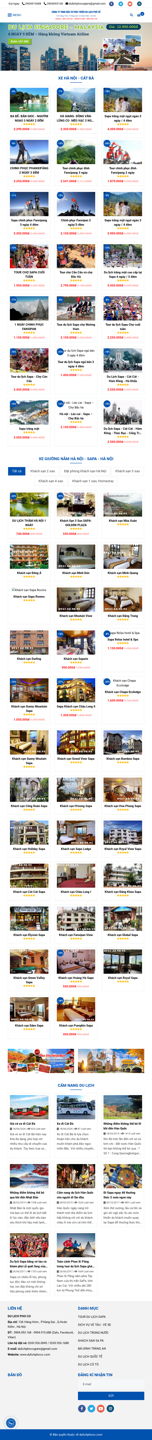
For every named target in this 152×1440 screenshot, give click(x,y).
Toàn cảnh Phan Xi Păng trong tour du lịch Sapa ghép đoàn (75, 1264)
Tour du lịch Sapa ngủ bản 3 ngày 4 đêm (76, 364)
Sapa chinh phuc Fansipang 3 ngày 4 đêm (29, 222)
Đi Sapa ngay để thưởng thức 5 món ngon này (119, 1195)
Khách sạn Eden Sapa (29, 1025)
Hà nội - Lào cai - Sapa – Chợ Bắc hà (76, 416)
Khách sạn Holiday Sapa (29, 849)
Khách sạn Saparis (76, 659)
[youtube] (130, 3)
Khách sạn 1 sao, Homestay (93, 481)
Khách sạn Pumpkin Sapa (76, 1025)
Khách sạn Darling (29, 659)
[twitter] (121, 3)
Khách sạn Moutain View (76, 616)
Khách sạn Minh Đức (76, 573)
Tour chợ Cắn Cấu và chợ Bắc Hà (76, 275)
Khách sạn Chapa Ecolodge (123, 692)
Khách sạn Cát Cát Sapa (29, 892)
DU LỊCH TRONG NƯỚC (93, 1333)
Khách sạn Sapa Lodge (76, 849)
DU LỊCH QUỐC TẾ (90, 1356)
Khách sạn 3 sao (127, 471)
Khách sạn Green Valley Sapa (29, 980)
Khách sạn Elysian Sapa (29, 935)
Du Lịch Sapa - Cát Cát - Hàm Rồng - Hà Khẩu (123, 379)
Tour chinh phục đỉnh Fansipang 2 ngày (122, 170)
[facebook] (111, 3)
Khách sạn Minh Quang (123, 573)
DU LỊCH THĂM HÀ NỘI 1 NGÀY (29, 523)
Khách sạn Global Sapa (123, 935)
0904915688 (33, 3)
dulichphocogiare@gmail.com (87, 3)
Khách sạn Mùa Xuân (123, 521)
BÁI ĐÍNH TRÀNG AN (92, 1348)
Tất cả (16, 471)
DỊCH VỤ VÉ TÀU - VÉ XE (94, 1325)
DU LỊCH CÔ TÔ (88, 1364)
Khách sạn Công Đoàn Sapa (29, 806)
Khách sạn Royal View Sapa (122, 849)
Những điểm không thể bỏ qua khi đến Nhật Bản (27, 1195)
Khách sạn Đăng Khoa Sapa (123, 892)
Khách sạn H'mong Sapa (76, 806)
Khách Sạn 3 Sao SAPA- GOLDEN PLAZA (76, 523)
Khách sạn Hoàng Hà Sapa (76, 978)
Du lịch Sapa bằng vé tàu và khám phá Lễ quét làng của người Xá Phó (28, 1264)
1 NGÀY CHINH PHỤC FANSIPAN (29, 327)
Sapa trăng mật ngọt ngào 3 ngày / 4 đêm (122, 118)
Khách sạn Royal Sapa (123, 978)
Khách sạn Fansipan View (76, 935)
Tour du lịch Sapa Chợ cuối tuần (122, 327)
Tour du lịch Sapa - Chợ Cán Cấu (29, 379)
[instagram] (139, 3)
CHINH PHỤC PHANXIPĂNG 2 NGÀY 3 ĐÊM (29, 170)
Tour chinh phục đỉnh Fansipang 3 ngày (75, 170)
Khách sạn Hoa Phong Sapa (122, 806)
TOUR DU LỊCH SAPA (92, 1317)
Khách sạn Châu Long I (76, 892)
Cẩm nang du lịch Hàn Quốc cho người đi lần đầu (75, 1195)
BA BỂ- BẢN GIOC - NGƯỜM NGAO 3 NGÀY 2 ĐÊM (29, 118)
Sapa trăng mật (29, 429)
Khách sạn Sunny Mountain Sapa (29, 709)
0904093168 (55, 3)
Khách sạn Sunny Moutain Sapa (29, 761)
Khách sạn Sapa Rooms (29, 596)
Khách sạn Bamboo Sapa (122, 759)
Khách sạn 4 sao (51, 481)
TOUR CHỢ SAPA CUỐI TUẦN (29, 275)
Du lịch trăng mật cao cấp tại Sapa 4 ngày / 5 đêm (123, 275)
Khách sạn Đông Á (29, 573)
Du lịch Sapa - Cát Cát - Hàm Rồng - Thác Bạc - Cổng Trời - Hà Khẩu (123, 431)
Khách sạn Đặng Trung (123, 616)
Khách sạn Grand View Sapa (75, 759)
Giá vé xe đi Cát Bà (22, 1123)
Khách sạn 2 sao (42, 471)
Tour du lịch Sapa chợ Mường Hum (76, 327)
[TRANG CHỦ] (76, 15)
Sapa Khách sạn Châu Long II (76, 706)
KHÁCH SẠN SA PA (91, 1340)
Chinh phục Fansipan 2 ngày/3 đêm (76, 222)
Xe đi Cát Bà (65, 1123)
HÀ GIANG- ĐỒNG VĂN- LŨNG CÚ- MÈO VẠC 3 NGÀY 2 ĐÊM (76, 118)
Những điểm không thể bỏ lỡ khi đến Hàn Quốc (122, 1126)
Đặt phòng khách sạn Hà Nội (85, 471)
